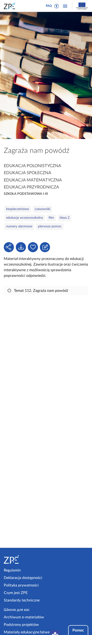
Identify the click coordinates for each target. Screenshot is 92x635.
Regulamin (12, 570)
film (51, 217)
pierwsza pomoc (50, 226)
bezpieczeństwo (17, 209)
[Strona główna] (24, 559)
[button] (56, 6)
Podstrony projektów (21, 625)
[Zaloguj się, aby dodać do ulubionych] (33, 247)
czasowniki (42, 209)
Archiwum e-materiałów (24, 617)
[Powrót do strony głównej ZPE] (10, 6)
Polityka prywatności (21, 585)
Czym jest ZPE (16, 593)
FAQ (49, 6)
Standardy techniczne (22, 600)
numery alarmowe (19, 226)
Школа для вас (17, 610)
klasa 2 (65, 217)
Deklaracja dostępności (23, 578)
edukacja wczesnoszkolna (24, 217)
